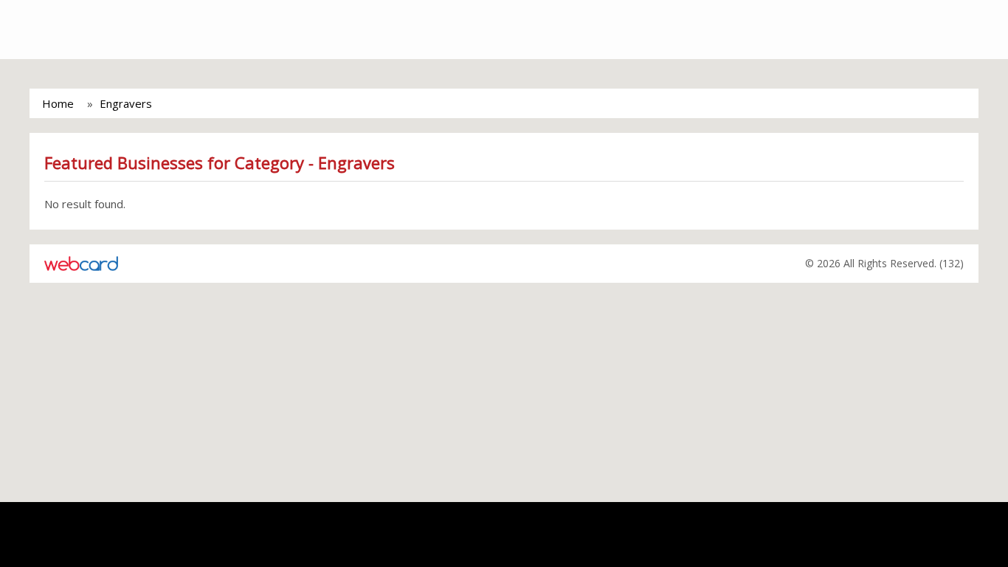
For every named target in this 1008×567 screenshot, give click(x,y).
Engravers (126, 103)
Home (58, 103)
